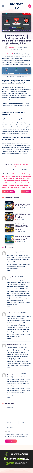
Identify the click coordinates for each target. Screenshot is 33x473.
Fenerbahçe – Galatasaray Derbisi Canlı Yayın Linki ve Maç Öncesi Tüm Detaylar (23, 204)
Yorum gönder (11, 441)
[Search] (29, 6)
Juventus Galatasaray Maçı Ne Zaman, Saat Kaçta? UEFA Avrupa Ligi (23, 238)
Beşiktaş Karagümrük (17, 174)
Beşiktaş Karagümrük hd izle (19, 180)
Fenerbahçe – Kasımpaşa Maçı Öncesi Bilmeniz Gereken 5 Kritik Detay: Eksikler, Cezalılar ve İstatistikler (22, 226)
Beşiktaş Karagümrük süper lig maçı (19, 187)
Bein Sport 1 (17, 164)
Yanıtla (9, 270)
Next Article (26, 191)
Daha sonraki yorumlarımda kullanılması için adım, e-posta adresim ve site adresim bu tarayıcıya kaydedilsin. (17, 434)
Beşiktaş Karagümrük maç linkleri (13, 183)
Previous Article (8, 191)
